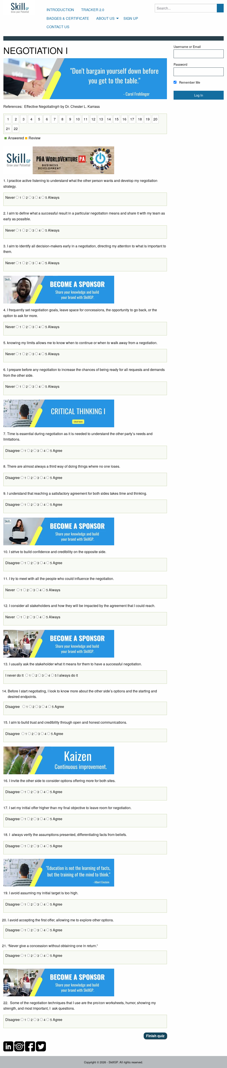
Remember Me (189, 82)
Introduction (60, 9)
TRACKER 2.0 (92, 9)
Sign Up (130, 18)
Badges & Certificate (68, 18)
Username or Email (187, 46)
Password (180, 64)
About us (105, 18)
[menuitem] (60, 10)
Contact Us (58, 26)
